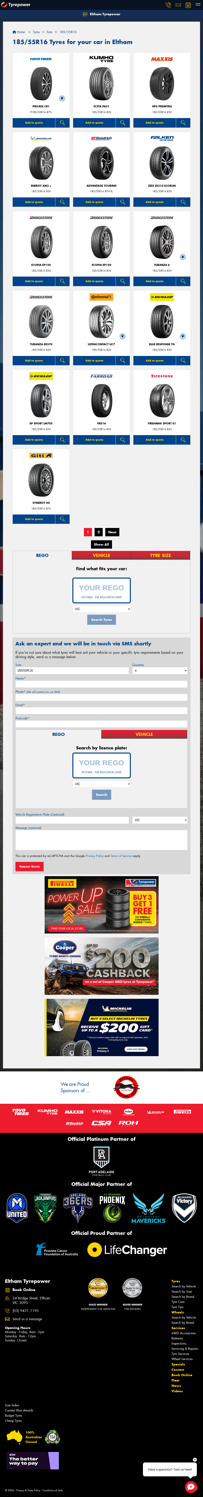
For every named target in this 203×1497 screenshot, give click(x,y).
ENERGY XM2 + (41, 185)
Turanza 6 (162, 265)
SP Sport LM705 (41, 423)
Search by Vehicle (183, 1286)
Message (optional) (28, 828)
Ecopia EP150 (41, 265)
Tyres (175, 1281)
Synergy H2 (41, 503)
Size (18, 665)
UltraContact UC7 (101, 344)
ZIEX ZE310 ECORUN (162, 185)
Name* (20, 678)
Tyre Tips (177, 1307)
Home (20, 32)
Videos (177, 1391)
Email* (20, 705)
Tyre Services (180, 1354)
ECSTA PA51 (101, 106)
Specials (178, 1364)
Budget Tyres (13, 1415)
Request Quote (29, 866)
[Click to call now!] (168, 5)
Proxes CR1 (41, 106)
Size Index (12, 1405)
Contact (177, 1369)
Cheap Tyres (13, 1421)
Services (178, 1328)
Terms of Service (121, 856)
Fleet (175, 1380)
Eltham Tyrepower (104, 14)
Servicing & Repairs (184, 1349)
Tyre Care (178, 1302)
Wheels (177, 1312)
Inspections (178, 1343)
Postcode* (22, 718)
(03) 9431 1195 (25, 1311)
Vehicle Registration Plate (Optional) (39, 814)
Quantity (138, 665)
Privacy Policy (94, 856)
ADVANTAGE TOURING (101, 185)
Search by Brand (182, 1297)
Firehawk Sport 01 (162, 423)
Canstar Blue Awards (19, 1410)
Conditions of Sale (52, 1490)
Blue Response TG (162, 344)
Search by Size (181, 1291)
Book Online (181, 1375)
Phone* (37, 692)
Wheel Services (181, 1359)
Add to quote (34, 122)
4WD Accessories (183, 1333)
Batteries (177, 1338)
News (176, 1386)
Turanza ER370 (41, 344)
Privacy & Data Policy (28, 1490)
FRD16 (101, 423)
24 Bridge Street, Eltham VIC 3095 (31, 1300)
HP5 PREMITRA (162, 106)
